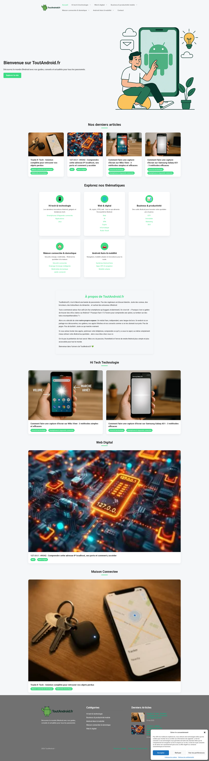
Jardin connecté (60, 272)
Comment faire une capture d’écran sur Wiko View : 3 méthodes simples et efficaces (122, 163)
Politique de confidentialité (186, 757)
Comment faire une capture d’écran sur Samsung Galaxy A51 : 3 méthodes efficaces (162, 163)
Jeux (60, 222)
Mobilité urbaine (104, 269)
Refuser (178, 753)
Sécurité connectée (60, 263)
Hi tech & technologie (80, 5)
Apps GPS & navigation (104, 266)
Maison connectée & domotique (74, 10)
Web (72, 169)
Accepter (160, 753)
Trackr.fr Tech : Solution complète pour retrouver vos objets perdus (43, 163)
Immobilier (149, 219)
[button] (205, 732)
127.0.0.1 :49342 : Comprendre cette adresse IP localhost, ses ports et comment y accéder (84, 163)
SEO (149, 225)
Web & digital (99, 5)
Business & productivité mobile (123, 5)
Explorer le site (12, 75)
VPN (104, 222)
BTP (149, 216)
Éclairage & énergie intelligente (60, 266)
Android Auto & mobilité (102, 10)
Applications (59, 219)
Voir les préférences (196, 753)
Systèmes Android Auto (104, 263)
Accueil (65, 5)
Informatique (104, 228)
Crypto (104, 225)
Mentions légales (120, 749)
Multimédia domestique (39, 173)
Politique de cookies (171, 757)
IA (104, 219)
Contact (121, 10)
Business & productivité (149, 205)
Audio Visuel (104, 231)
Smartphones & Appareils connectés (122, 173)
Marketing (149, 222)
